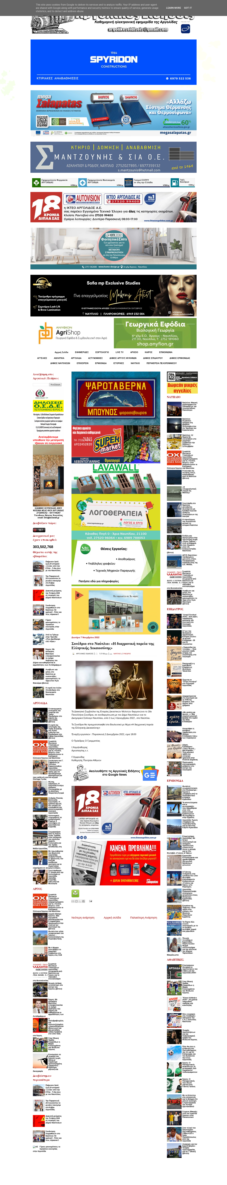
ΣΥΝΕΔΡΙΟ (126, 654)
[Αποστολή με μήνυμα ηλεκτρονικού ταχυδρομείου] (72, 901)
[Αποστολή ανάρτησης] (90, 901)
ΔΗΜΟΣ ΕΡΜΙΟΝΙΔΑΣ (180, 358)
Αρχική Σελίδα (61, 352)
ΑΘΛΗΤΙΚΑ (59, 358)
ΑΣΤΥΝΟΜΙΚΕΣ (95, 358)
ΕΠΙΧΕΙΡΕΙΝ (82, 363)
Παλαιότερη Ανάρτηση (143, 917)
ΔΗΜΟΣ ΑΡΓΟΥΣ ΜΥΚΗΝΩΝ (122, 358)
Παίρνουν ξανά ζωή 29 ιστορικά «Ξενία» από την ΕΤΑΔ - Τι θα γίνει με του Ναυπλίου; (53, 566)
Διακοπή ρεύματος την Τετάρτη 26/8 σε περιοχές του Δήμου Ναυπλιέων (54, 594)
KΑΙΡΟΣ (148, 352)
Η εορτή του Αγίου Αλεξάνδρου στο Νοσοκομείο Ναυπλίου (53, 691)
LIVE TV (120, 352)
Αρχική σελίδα (112, 917)
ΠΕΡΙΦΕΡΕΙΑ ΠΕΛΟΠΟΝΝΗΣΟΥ (162, 363)
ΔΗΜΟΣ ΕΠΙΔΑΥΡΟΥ (153, 358)
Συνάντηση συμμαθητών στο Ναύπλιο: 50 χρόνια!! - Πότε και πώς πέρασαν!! (53, 610)
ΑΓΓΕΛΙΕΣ (42, 358)
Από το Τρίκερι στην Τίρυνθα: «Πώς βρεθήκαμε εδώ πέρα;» (53, 638)
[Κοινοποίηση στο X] (80, 901)
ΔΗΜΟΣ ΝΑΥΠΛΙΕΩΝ (60, 363)
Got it (188, 8)
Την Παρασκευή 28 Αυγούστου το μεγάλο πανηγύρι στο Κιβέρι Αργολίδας (53, 580)
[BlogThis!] (76, 901)
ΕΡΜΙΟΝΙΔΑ (101, 363)
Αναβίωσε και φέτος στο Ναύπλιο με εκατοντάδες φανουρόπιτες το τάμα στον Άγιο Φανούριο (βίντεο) (46, 676)
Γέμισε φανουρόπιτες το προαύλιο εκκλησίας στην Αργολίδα (53, 624)
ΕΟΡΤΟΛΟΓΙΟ (102, 352)
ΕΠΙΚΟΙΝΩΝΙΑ (165, 352)
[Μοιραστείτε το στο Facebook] (83, 901)
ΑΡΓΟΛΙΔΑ (76, 358)
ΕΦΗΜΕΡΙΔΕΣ (82, 352)
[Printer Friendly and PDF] (75, 896)
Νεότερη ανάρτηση (82, 917)
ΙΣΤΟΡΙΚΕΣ (118, 363)
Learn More (173, 8)
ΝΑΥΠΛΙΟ (135, 363)
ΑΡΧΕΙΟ (134, 352)
